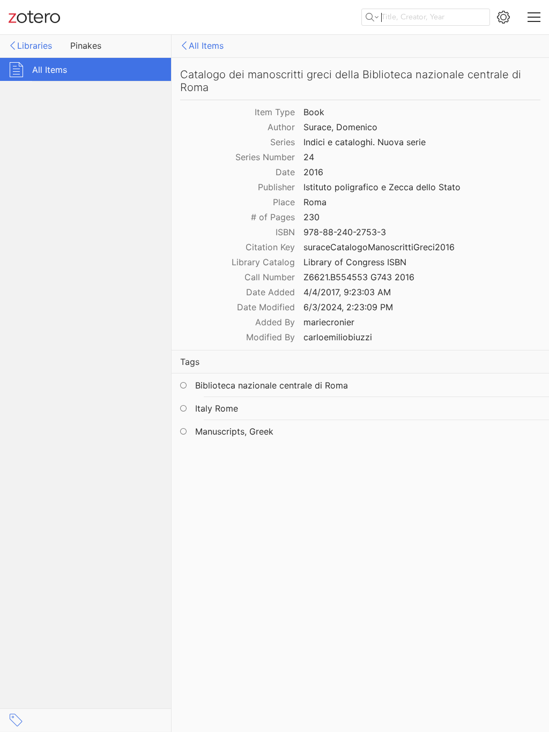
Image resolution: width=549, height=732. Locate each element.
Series (282, 142)
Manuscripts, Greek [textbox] (234, 431)
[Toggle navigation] (534, 17)
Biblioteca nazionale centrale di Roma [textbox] (271, 385)
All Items (206, 45)
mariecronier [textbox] (328, 322)
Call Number (269, 277)
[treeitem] (86, 69)
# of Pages (273, 217)
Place (284, 202)
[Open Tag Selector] (16, 720)
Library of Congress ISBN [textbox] (354, 262)
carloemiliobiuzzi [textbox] (337, 337)
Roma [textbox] (315, 202)
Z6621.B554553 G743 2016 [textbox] (358, 277)
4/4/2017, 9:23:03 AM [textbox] (347, 292)
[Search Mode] (372, 17)
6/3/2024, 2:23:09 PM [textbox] (348, 307)
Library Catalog (263, 262)
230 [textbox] (311, 217)
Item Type (275, 112)
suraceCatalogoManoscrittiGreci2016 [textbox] (379, 247)
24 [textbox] (308, 157)
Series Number (265, 157)
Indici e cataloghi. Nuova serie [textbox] (364, 142)
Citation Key (270, 247)
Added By (275, 322)
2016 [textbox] (313, 172)
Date (285, 172)
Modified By (270, 337)
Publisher (276, 187)
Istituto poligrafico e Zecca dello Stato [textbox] (382, 187)
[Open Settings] (503, 17)
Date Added (270, 292)
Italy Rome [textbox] (216, 408)
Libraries (34, 45)
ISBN (285, 232)
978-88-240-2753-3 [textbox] (344, 232)
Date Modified (266, 307)
